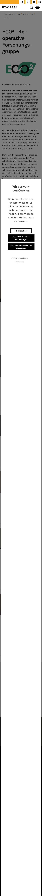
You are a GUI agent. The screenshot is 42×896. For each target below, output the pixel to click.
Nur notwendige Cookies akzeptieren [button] (21, 246)
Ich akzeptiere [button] (21, 231)
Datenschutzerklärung (19, 258)
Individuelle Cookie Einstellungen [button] (21, 238)
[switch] (21, 2)
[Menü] (37, 7)
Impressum (19, 262)
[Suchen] (31, 7)
